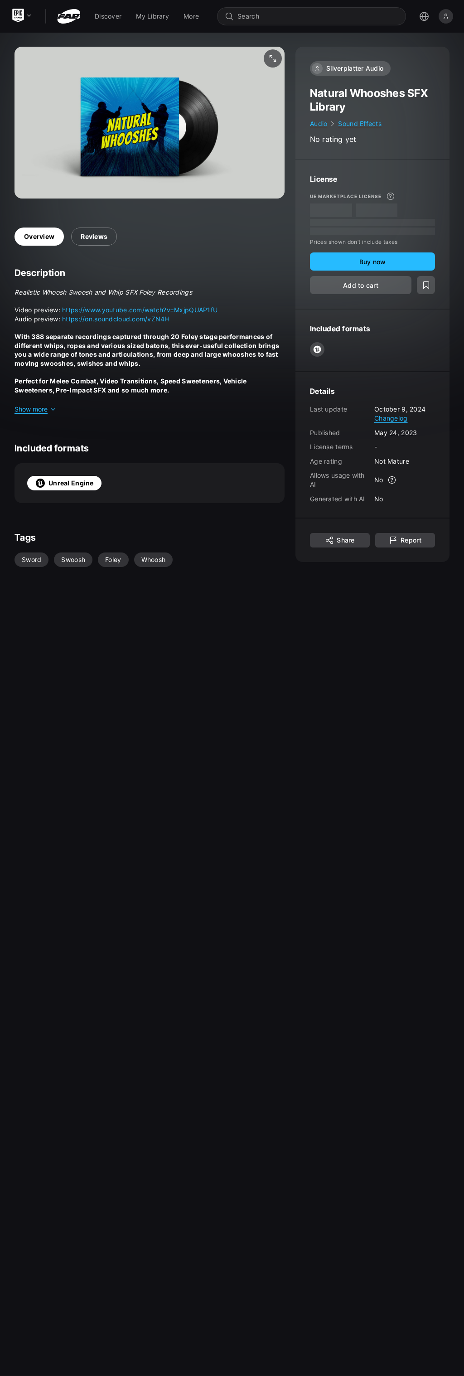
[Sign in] (446, 16)
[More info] (390, 196)
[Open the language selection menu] (424, 16)
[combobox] (317, 16)
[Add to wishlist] (426, 285)
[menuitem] (108, 16)
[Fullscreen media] (273, 58)
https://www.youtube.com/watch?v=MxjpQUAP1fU (140, 310)
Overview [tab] (39, 236)
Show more (31, 409)
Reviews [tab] (94, 236)
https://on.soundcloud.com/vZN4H (115, 319)
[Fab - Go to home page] (68, 16)
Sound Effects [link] (360, 123)
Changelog (391, 418)
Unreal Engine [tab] (71, 483)
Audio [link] (318, 123)
